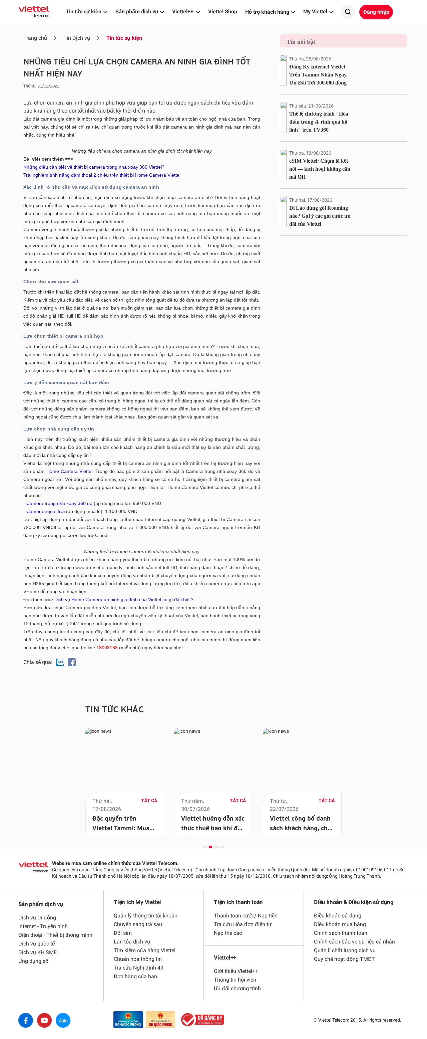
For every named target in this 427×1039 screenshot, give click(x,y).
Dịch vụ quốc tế (36, 943)
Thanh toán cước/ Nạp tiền (246, 915)
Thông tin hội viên (235, 980)
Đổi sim (123, 933)
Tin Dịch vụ (76, 38)
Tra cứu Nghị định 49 (138, 968)
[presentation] (71, 776)
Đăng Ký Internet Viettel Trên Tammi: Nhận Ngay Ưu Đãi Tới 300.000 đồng (318, 74)
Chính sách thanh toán (340, 933)
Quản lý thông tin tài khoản (145, 915)
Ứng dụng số (33, 961)
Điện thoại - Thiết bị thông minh (55, 935)
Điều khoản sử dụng (337, 915)
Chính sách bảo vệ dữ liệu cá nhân (354, 941)
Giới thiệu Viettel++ (236, 971)
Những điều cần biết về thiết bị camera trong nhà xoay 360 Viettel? (93, 167)
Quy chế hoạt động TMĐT (344, 959)
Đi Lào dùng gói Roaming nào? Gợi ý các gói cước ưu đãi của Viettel (320, 216)
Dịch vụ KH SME (37, 952)
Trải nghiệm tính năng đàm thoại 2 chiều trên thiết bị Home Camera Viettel (101, 175)
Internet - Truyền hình (43, 926)
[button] (205, 846)
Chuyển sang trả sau (138, 924)
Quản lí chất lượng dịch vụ (345, 950)
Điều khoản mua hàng (340, 924)
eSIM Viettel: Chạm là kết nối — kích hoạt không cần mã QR (319, 169)
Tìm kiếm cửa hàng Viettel (144, 950)
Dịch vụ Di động (37, 917)
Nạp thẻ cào (228, 933)
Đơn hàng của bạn (135, 976)
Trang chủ (35, 38)
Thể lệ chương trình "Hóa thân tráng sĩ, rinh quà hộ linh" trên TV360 (318, 122)
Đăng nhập (376, 12)
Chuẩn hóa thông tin (138, 959)
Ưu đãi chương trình (237, 988)
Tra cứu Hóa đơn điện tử (243, 924)
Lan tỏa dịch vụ (132, 941)
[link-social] (128, 1020)
